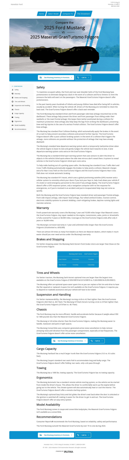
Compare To (68, 14)
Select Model (53, 14)
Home (41, 14)
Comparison (18, 86)
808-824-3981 (115, 6)
